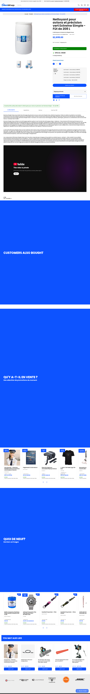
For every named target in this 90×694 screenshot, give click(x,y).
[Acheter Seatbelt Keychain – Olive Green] (68, 602)
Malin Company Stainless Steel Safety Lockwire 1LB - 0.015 (12, 613)
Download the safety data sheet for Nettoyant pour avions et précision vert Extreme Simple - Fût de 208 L (31, 106)
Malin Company (7, 616)
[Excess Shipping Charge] (55, 73)
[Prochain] (46, 482)
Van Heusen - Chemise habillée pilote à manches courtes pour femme (12, 469)
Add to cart (11, 669)
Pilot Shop (25, 469)
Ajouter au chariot (69, 85)
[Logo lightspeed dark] (38, 683)
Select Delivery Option (58, 71)
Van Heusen (6, 471)
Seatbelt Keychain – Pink (49, 612)
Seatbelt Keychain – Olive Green (68, 612)
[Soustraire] (54, 64)
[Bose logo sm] (80, 683)
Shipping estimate (69, 91)
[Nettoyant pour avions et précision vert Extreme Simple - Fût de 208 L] (18, 64)
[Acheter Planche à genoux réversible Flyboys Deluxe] (50, 458)
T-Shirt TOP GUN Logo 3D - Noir (68, 468)
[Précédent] (43, 482)
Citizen (24, 616)
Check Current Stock (58, 60)
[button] (81, 5)
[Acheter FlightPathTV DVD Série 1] (31, 458)
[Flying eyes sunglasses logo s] (24, 683)
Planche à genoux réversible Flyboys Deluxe (49, 468)
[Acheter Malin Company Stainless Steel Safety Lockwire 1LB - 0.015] (12, 602)
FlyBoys (43, 470)
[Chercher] (78, 5)
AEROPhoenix (44, 614)
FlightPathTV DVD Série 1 (30, 467)
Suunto (80, 470)
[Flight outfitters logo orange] (66, 683)
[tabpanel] (45, 153)
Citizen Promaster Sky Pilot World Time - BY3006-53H (29, 613)
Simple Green (70, 32)
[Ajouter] (60, 64)
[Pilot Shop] (8, 5)
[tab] (11, 110)
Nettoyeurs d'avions (59, 32)
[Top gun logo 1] (52, 683)
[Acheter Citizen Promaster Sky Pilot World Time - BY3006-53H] (31, 602)
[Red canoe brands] (10, 683)
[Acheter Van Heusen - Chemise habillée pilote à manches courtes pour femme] (12, 458)
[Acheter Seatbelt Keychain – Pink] (50, 602)
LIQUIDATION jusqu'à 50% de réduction (81, 10)
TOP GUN (62, 470)
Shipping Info (63, 42)
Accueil (26, 14)
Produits (31, 14)
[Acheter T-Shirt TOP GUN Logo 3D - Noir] (68, 458)
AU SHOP (52, 1)
